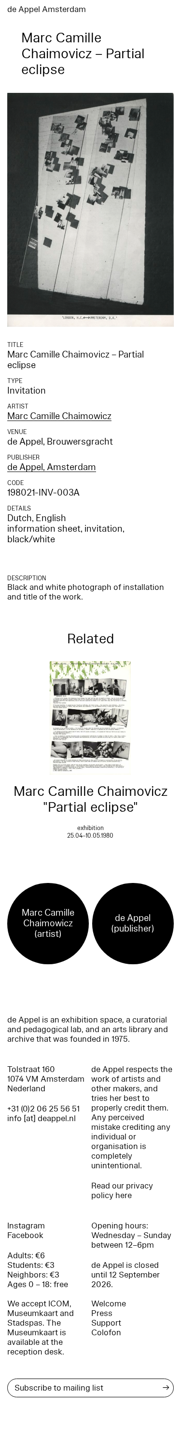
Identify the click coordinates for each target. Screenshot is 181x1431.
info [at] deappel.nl (41, 1118)
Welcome (108, 1303)
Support (106, 1323)
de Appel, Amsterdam (51, 467)
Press (101, 1313)
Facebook (25, 1235)
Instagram (26, 1225)
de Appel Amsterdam (46, 9)
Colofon (106, 1332)
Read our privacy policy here (122, 1190)
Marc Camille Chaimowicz (59, 416)
